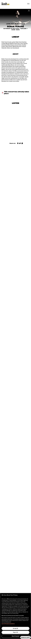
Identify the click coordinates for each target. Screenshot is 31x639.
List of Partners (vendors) (8, 623)
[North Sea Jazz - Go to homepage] (5, 4)
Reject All (15, 632)
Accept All (15, 628)
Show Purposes (15, 636)
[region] (15, 616)
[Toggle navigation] (28, 4)
